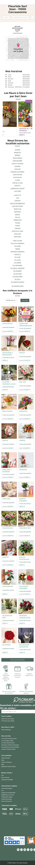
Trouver (25, 300)
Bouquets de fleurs (20, 17)
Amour (6, 17)
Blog (2, 764)
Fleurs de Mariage (6, 729)
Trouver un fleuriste (6, 762)
